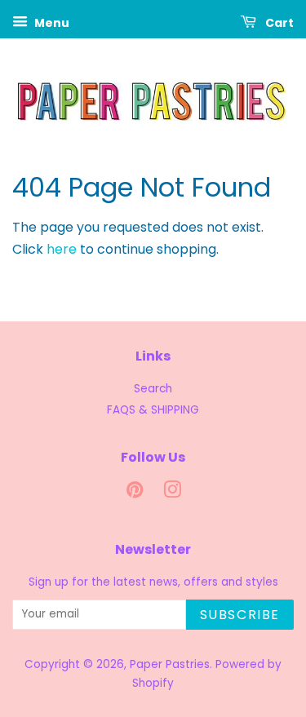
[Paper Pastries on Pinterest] (135, 493)
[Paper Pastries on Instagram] (172, 493)
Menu (50, 23)
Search (153, 388)
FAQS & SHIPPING (153, 410)
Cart (278, 23)
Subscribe (240, 614)
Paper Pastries (170, 664)
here (62, 249)
